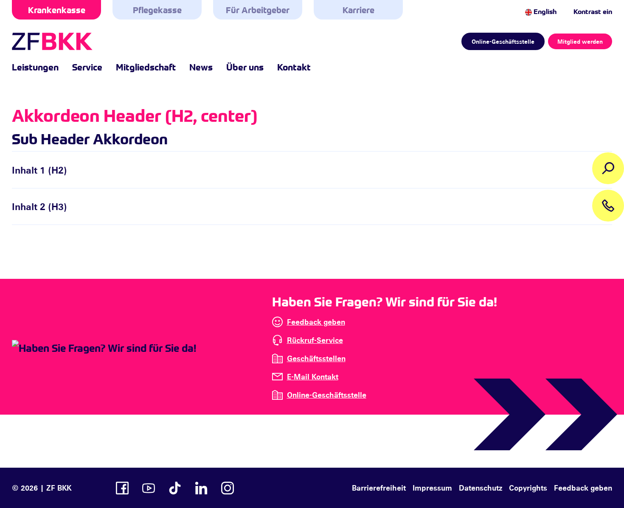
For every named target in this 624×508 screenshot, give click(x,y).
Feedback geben (316, 321)
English (544, 11)
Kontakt (294, 66)
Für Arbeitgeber (258, 9)
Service (87, 66)
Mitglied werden (580, 41)
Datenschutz (480, 487)
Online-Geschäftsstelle (503, 41)
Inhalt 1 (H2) (39, 170)
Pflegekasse (157, 9)
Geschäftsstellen (316, 358)
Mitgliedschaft (146, 66)
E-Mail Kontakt (312, 376)
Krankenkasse (56, 9)
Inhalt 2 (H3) (39, 206)
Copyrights (528, 487)
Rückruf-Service (315, 340)
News (201, 66)
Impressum (432, 487)
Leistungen (35, 66)
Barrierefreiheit (379, 487)
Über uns (245, 66)
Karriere (358, 9)
